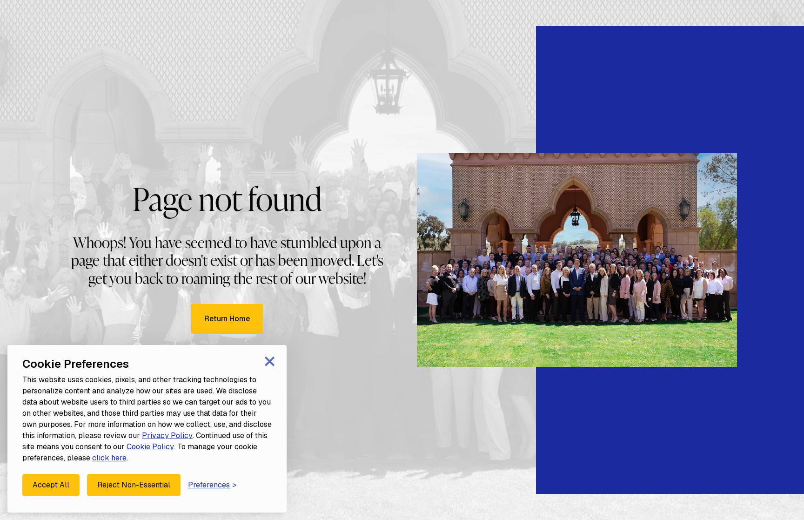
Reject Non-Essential (133, 485)
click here (109, 458)
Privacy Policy (167, 435)
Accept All (51, 485)
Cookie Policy (150, 447)
